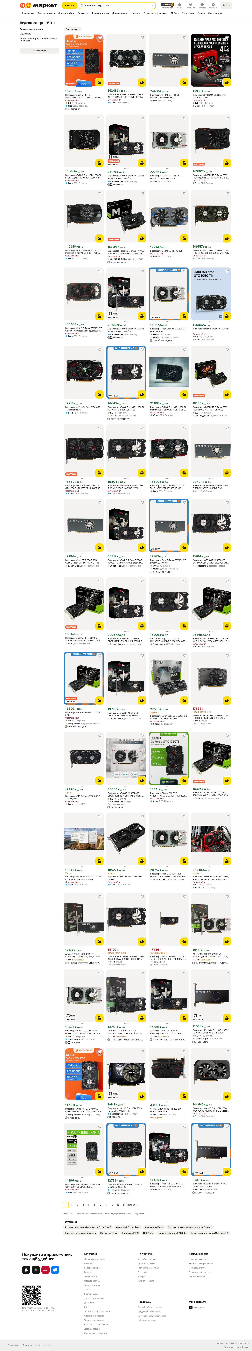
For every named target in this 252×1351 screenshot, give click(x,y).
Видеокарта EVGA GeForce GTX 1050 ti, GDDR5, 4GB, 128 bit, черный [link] (168, 717)
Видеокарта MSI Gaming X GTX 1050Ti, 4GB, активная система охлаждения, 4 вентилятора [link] (211, 878)
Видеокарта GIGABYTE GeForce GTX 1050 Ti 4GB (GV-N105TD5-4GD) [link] (210, 408)
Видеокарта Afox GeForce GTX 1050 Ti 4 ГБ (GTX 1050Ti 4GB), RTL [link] (126, 177)
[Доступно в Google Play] (36, 1273)
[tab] (28, 13)
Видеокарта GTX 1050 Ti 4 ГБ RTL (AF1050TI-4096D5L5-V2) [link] (166, 96)
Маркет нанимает (197, 1276)
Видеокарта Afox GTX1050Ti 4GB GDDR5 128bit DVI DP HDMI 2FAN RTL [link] (125, 639)
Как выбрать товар (146, 1259)
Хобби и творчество (94, 1298)
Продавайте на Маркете (149, 1311)
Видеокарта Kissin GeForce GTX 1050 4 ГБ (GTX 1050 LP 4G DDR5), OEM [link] (211, 1031)
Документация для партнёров (152, 1316)
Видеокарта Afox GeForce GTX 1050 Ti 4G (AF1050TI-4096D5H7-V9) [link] (126, 408)
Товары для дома (92, 1285)
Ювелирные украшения (95, 1333)
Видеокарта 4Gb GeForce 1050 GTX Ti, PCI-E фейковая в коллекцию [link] (83, 878)
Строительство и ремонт (96, 1324)
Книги (87, 1307)
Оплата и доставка (146, 1263)
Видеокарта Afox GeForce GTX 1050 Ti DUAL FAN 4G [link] (168, 330)
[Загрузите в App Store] (26, 1273)
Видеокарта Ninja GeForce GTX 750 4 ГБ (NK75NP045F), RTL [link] (125, 1109)
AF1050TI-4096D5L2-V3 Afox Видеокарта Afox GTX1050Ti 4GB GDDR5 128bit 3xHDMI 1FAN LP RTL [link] (166, 1032)
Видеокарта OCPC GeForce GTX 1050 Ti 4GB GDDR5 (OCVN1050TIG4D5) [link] (210, 716)
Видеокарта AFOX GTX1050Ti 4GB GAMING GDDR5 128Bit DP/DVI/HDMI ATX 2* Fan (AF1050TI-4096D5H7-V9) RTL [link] (211, 561)
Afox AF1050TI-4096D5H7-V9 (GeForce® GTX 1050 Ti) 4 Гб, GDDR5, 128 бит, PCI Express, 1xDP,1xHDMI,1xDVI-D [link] (125, 1032)
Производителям (197, 1268)
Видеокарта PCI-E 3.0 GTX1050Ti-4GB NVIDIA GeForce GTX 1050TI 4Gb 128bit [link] (211, 639)
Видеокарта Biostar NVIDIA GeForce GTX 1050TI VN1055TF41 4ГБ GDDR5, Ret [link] (82, 486)
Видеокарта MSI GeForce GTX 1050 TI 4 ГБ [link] (211, 330)
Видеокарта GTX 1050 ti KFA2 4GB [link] (166, 251)
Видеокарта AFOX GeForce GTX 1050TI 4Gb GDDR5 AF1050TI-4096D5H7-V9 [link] (126, 957)
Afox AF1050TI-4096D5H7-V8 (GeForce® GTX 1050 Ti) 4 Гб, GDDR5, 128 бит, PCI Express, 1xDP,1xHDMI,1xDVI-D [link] (210, 955)
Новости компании (198, 1259)
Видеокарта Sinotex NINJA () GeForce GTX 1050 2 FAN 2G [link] (125, 1185)
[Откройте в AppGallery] (45, 1273)
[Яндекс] (245, 1347)
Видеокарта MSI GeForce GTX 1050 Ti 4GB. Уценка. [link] (82, 797)
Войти (226, 5)
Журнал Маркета (146, 1281)
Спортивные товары (94, 1316)
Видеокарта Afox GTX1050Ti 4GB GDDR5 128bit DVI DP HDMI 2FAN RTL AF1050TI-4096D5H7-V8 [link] (125, 794)
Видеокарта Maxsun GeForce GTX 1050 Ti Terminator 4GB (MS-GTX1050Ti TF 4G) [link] (126, 252)
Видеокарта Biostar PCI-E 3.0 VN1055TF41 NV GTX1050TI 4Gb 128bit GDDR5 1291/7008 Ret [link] (83, 96)
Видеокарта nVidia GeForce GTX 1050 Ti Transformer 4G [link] (82, 408)
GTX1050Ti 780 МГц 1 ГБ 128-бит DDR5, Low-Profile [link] (165, 1110)
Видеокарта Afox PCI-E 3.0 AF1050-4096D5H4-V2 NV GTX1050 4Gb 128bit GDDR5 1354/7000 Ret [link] (83, 1110)
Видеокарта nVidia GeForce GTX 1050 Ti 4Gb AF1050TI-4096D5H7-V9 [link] (125, 486)
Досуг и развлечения (94, 1259)
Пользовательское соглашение (37, 1345)
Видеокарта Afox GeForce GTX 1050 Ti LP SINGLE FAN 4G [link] (168, 561)
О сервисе (143, 1272)
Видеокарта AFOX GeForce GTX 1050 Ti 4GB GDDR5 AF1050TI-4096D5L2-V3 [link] (167, 957)
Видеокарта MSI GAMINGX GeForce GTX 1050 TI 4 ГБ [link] (209, 96)
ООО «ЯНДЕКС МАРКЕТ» (237, 1343)
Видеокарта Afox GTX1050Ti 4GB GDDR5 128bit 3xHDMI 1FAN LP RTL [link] (124, 714)
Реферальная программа (201, 1263)
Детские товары (92, 1329)
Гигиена (88, 1272)
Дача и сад (89, 1303)
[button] (72, 29)
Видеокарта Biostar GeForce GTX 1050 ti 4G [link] (83, 713)
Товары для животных (94, 1320)
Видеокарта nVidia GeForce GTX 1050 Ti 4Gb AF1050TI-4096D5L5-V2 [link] (210, 486)
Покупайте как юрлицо (148, 1268)
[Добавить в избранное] (100, 37)
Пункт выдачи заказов (199, 1272)
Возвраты (142, 1276)
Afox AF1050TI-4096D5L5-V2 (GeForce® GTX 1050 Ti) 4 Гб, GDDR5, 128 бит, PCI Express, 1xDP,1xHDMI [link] (82, 955)
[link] (88, 1227)
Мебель (88, 1263)
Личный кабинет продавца (150, 1307)
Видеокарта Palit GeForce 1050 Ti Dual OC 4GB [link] (125, 878)
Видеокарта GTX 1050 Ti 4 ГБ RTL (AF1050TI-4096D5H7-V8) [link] (166, 177)
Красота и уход (91, 1294)
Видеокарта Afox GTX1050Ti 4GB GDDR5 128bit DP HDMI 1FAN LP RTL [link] (82, 561)
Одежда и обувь (92, 1281)
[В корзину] (99, 82)
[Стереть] (152, 5)
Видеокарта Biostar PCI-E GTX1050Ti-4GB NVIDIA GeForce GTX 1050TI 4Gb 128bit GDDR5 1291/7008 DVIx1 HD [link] (83, 639)
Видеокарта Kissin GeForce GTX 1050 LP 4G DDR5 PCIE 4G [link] (210, 1185)
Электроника (90, 1276)
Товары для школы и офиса (97, 1311)
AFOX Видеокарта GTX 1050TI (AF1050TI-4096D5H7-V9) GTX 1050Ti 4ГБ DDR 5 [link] (168, 639)
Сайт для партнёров (147, 1320)
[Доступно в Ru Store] (55, 1273)
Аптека (87, 1289)
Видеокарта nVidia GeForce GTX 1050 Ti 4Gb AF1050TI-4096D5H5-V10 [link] (167, 486)
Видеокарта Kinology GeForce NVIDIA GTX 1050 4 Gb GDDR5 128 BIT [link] (82, 1185)
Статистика (13, 1345)
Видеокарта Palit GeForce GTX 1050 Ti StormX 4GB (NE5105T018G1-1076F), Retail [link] (168, 408)
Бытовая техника (92, 1268)
